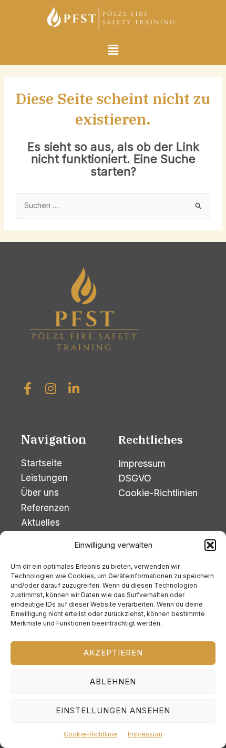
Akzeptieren (113, 653)
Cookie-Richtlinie (90, 734)
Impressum (145, 734)
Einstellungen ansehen (113, 710)
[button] (210, 545)
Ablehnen (113, 681)
